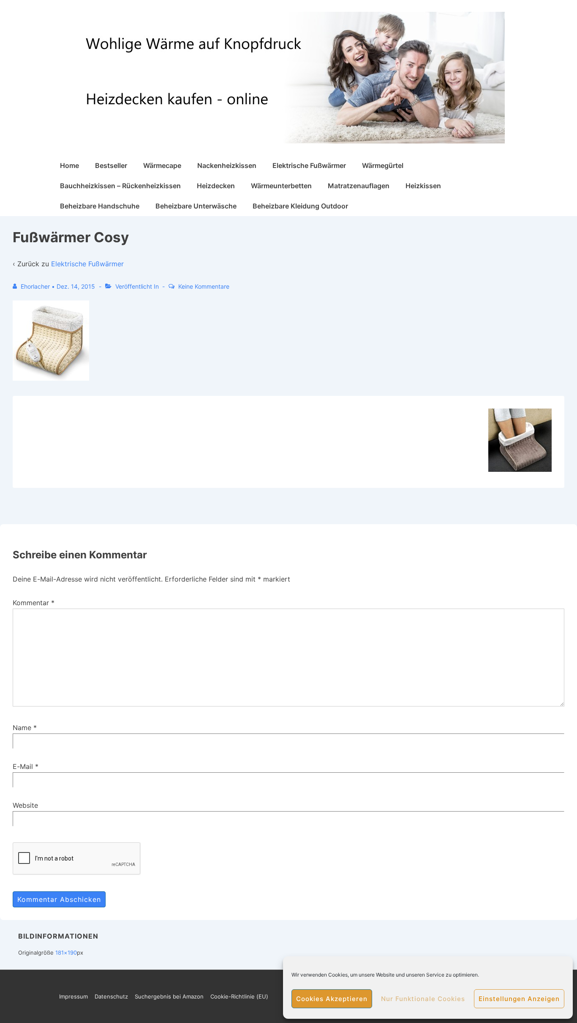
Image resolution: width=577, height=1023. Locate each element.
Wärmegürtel (382, 165)
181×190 (66, 952)
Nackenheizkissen (226, 165)
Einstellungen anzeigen (519, 999)
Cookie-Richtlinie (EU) (239, 996)
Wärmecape (162, 165)
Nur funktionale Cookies (423, 999)
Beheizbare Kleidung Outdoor (300, 206)
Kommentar (33, 602)
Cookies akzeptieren (331, 999)
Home (69, 165)
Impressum (73, 996)
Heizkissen (423, 185)
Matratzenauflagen (358, 185)
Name (22, 727)
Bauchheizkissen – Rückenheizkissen (120, 185)
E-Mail (23, 766)
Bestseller (111, 165)
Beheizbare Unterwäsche (196, 206)
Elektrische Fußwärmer (309, 165)
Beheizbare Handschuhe (99, 206)
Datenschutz (111, 996)
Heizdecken (216, 185)
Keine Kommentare (203, 286)
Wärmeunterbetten (281, 185)
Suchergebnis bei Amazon (169, 996)
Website (25, 805)
